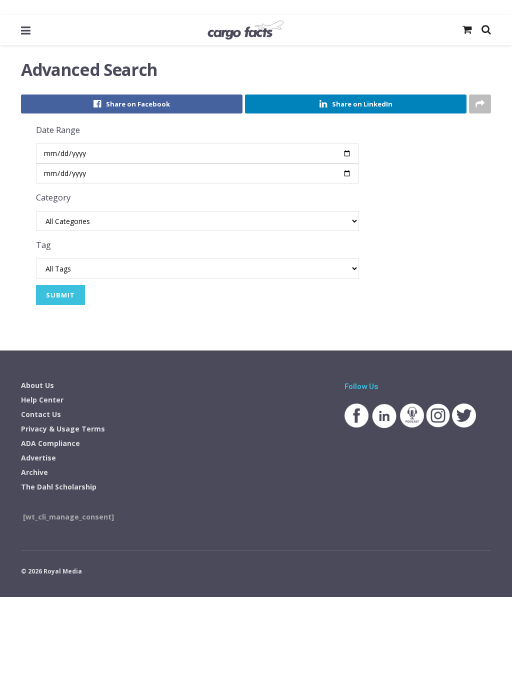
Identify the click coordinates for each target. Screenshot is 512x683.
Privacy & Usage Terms (63, 429)
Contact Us (41, 414)
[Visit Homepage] (245, 30)
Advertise (38, 457)
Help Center (42, 399)
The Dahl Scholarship (58, 487)
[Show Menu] (25, 30)
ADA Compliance (50, 443)
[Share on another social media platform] (480, 104)
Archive (34, 472)
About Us (37, 385)
